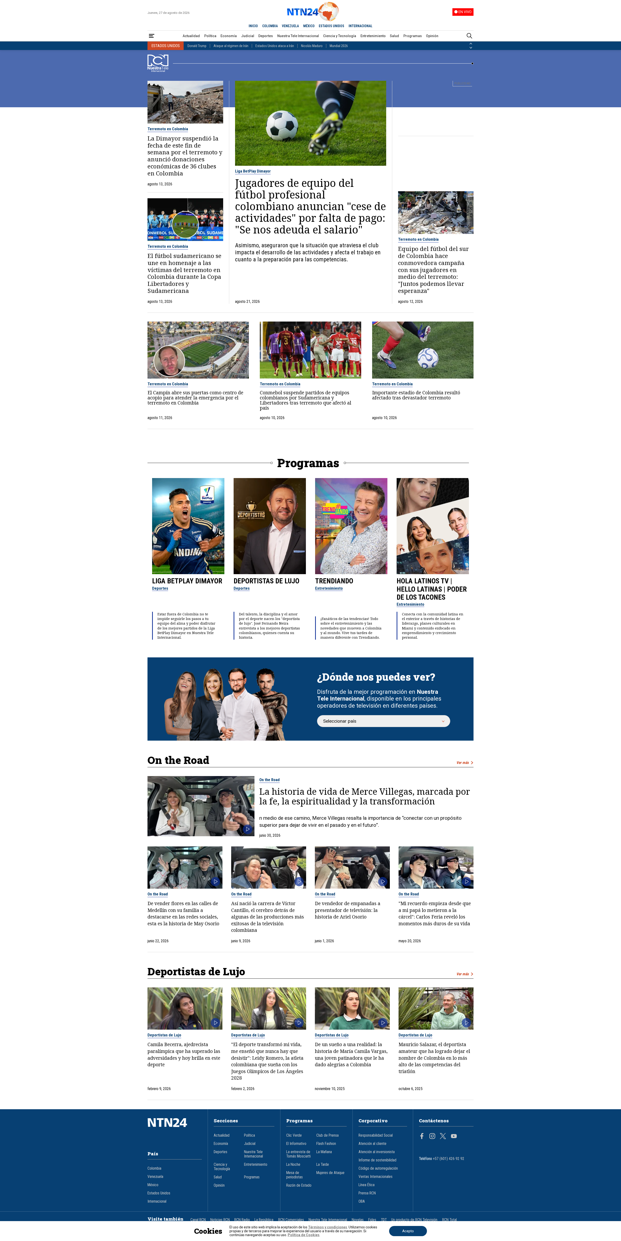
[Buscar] (469, 36)
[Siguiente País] (471, 48)
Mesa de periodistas (294, 1175)
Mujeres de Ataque (330, 1173)
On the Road (269, 779)
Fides (372, 1220)
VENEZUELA (290, 26)
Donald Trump (197, 46)
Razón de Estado (298, 1185)
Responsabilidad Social (376, 1135)
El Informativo (296, 1144)
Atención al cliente (372, 1144)
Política (210, 36)
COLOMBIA (270, 26)
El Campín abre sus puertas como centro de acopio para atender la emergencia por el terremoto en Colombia (195, 397)
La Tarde (322, 1164)
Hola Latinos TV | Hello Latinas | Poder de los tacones (432, 589)
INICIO (253, 26)
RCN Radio (242, 1220)
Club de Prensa (327, 1135)
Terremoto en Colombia (167, 128)
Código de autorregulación (378, 1168)
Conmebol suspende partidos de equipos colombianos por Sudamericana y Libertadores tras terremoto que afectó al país (305, 400)
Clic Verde (294, 1135)
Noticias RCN (220, 1220)
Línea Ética (367, 1185)
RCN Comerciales (291, 1220)
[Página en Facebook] (422, 1136)
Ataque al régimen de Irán (230, 46)
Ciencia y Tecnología (339, 36)
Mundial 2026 (339, 46)
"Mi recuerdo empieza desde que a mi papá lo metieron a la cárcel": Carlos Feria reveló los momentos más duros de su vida (435, 913)
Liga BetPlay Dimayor (253, 171)
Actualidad (191, 36)
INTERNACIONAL (360, 26)
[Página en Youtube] (454, 1136)
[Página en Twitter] (443, 1136)
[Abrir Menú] (151, 36)
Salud (394, 36)
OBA (362, 1201)
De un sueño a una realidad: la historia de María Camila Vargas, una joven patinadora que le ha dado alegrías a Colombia (351, 1054)
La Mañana (324, 1152)
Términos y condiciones (327, 1227)
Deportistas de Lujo (266, 581)
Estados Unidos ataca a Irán (274, 46)
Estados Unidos (158, 1193)
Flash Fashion (326, 1144)
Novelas (358, 1220)
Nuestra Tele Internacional (298, 36)
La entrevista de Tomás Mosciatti (298, 1154)
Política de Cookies (303, 1235)
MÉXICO (309, 26)
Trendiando (334, 581)
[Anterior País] (471, 44)
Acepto (408, 1231)
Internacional (156, 1201)
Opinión (432, 36)
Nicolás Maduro (312, 46)
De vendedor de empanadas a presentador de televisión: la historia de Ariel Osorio (347, 910)
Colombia (154, 1168)
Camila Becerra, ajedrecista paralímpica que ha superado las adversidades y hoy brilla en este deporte (183, 1054)
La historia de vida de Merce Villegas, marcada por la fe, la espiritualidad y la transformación (364, 796)
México (152, 1185)
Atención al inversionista (377, 1152)
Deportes (265, 36)
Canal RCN (198, 1220)
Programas (412, 36)
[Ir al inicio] (174, 1130)
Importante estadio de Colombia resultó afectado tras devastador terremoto (416, 395)
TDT (384, 1220)
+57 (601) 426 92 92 (448, 1159)
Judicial (247, 36)
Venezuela (155, 1177)
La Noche (293, 1164)
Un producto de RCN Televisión (414, 1220)
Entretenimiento (373, 36)
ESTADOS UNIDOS (331, 26)
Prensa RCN (367, 1193)
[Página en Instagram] (432, 1136)
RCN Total (449, 1220)
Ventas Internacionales (375, 1177)
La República (263, 1220)
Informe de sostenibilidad (377, 1160)
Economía (229, 36)
